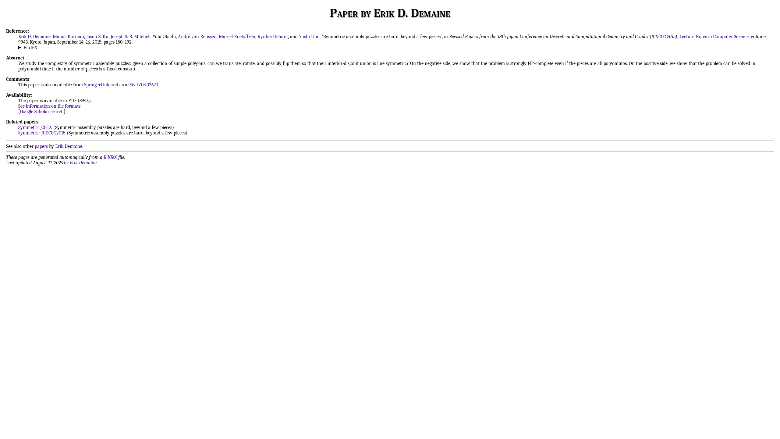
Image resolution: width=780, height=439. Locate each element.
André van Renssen (197, 36)
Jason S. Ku (97, 36)
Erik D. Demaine (34, 36)
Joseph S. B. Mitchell (131, 36)
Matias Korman (68, 36)
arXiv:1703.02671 (141, 84)
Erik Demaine (68, 146)
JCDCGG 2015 (663, 36)
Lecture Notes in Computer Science (714, 36)
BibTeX (30, 47)
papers (41, 146)
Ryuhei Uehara (272, 36)
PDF (72, 100)
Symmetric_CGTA (35, 127)
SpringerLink (96, 84)
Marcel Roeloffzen (237, 36)
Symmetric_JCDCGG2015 (42, 133)
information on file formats (53, 106)
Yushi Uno (309, 36)
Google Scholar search (42, 111)
